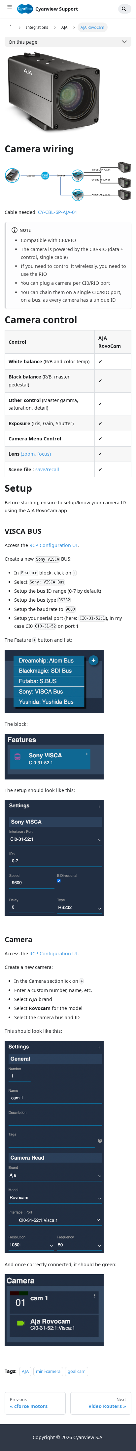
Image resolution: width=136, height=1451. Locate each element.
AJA (25, 1371)
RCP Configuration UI (53, 545)
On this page (23, 42)
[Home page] (10, 27)
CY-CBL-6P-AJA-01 (57, 212)
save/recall (47, 469)
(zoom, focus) (36, 454)
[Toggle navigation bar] (10, 9)
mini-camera (48, 1371)
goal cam (76, 1371)
